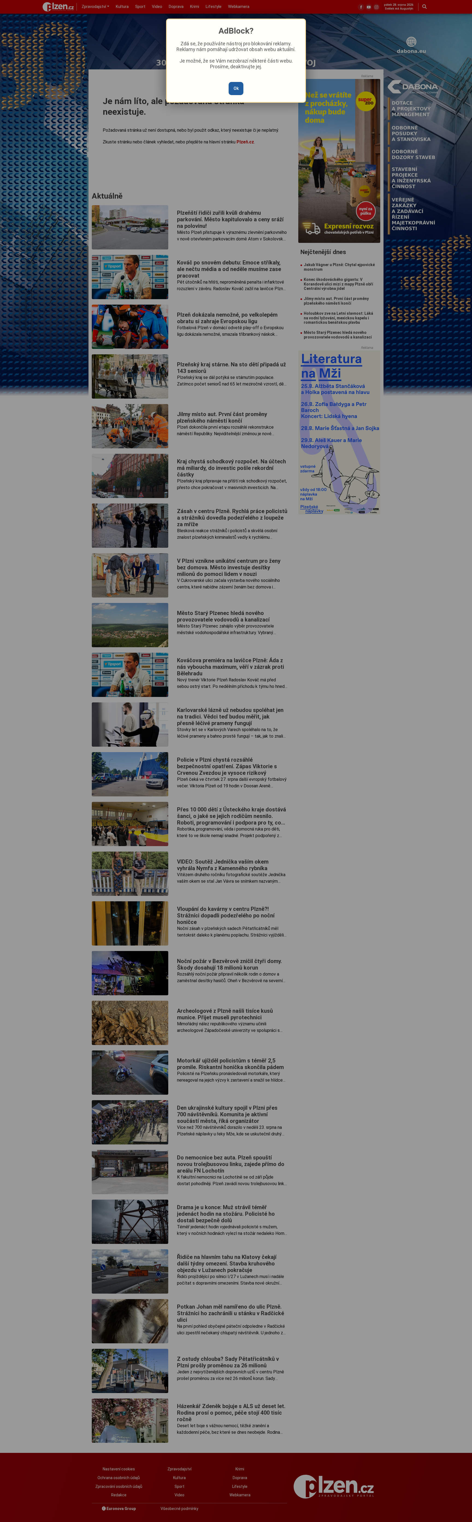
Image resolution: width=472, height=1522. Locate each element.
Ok (236, 88)
